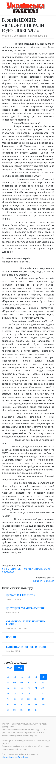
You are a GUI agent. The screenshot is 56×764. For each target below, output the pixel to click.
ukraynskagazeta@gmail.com (15, 757)
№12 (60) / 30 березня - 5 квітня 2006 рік (24, 35)
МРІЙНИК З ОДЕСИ (43, 581)
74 (15, 693)
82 (28, 699)
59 (36, 677)
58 (29, 677)
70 (29, 688)
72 (42, 688)
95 (36, 710)
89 (36, 704)
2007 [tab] (9, 668)
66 (43, 682)
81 (22, 699)
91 (8, 710)
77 (35, 693)
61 (8, 682)
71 (36, 688)
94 (28, 710)
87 (22, 704)
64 (28, 682)
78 (42, 693)
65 (36, 682)
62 (14, 682)
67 (8, 688)
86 (15, 704)
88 (29, 704)
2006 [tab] (19, 668)
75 (21, 693)
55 (15, 677)
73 (8, 693)
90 (43, 704)
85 (8, 704)
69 (22, 688)
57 (22, 677)
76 (28, 693)
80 (15, 699)
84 (42, 699)
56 (8, 677)
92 (14, 710)
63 (21, 682)
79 (8, 699)
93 (21, 710)
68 (15, 688)
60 (43, 677)
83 (35, 699)
